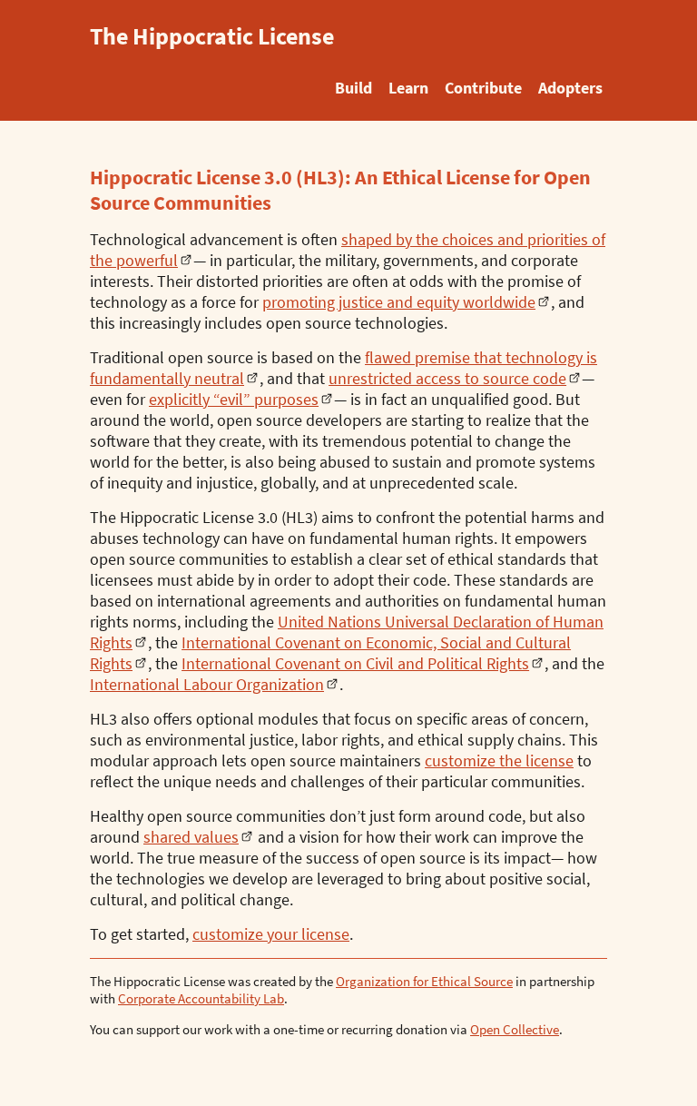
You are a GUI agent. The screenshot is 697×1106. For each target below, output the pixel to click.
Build (353, 87)
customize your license (270, 933)
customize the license (499, 760)
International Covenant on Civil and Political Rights (355, 663)
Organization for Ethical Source (424, 981)
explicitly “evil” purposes (234, 399)
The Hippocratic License (212, 36)
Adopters (570, 87)
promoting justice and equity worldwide (398, 301)
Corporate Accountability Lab (201, 998)
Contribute (483, 87)
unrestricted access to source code (447, 378)
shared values (191, 836)
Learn (408, 87)
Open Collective (514, 1029)
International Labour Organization (207, 684)
